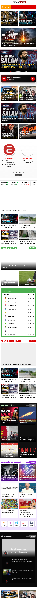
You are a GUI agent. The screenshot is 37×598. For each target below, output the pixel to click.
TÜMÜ (18, 175)
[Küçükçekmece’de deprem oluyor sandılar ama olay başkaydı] (27, 235)
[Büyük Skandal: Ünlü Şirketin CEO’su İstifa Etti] (7, 574)
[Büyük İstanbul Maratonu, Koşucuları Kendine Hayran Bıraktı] (7, 566)
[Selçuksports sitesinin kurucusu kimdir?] (9, 219)
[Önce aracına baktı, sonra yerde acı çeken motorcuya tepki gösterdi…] (9, 235)
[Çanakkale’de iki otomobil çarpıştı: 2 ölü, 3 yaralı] (27, 219)
